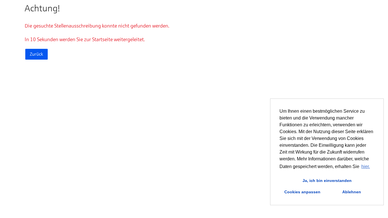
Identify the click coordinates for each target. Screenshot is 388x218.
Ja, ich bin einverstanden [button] (327, 180)
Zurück (36, 54)
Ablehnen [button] (351, 192)
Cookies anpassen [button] (302, 192)
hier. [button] (365, 166)
